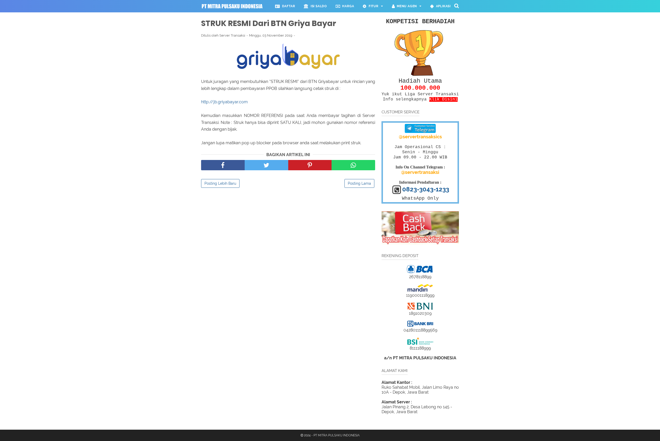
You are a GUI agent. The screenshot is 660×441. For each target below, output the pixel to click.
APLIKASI (442, 6)
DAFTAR (287, 6)
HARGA (347, 6)
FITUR (372, 6)
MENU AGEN (406, 6)
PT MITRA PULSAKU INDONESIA (337, 435)
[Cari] (456, 6)
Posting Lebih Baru (220, 183)
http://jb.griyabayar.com (225, 101)
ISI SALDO (318, 6)
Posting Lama (359, 183)
